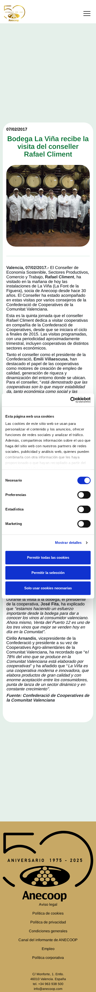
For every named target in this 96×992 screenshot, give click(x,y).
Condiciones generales (48, 931)
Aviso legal (48, 904)
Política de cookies (48, 913)
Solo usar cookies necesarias (48, 588)
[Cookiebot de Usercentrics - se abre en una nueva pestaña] (70, 400)
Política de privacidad (48, 922)
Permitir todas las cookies (48, 557)
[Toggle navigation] (86, 14)
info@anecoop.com (48, 989)
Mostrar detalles (68, 543)
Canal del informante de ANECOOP (48, 940)
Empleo (48, 949)
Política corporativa (48, 958)
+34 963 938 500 (50, 984)
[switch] (84, 495)
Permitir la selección (48, 573)
